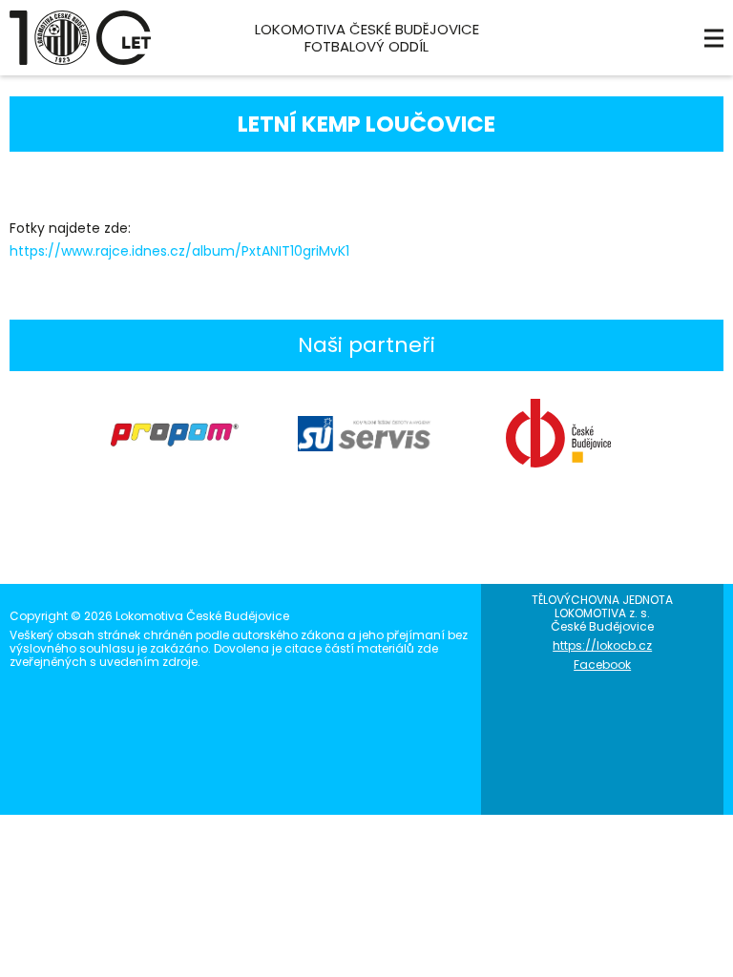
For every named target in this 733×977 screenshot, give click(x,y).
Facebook (602, 664)
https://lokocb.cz (602, 645)
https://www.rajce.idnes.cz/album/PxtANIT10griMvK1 (179, 250)
